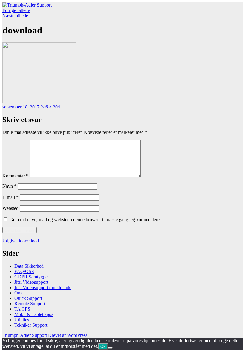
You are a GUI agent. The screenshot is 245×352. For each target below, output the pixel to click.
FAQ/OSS (24, 271)
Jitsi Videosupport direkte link (42, 287)
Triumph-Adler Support (24, 335)
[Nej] (110, 348)
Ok (102, 346)
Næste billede (15, 15)
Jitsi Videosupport (31, 282)
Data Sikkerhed (29, 266)
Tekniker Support (30, 325)
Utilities (21, 319)
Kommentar (15, 175)
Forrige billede (16, 10)
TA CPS (22, 308)
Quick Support (28, 298)
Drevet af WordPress (67, 335)
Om (18, 292)
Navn (9, 186)
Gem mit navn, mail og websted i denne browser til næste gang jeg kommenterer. (86, 219)
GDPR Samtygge (31, 276)
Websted (10, 208)
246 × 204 (50, 106)
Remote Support (29, 303)
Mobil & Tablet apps (33, 314)
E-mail (10, 197)
